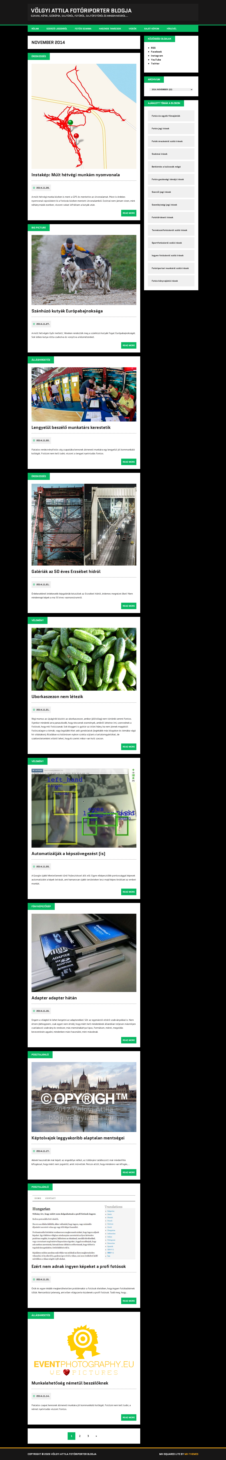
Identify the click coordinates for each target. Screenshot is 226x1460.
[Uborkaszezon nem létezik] (84, 688)
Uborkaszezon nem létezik (57, 696)
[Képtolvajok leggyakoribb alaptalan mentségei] (84, 1130)
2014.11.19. (42, 1010)
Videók (133, 28)
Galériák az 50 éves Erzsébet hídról (66, 571)
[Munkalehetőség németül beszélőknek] (84, 1375)
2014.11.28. (43, 187)
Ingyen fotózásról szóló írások (168, 255)
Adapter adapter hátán (54, 998)
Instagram (157, 55)
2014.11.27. (43, 324)
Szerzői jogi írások (161, 191)
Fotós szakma (83, 28)
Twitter (155, 63)
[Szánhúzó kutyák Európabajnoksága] (84, 302)
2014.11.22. (43, 440)
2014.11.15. (42, 1279)
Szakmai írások (159, 153)
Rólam (35, 28)
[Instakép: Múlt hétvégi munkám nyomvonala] (84, 166)
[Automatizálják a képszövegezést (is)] (84, 845)
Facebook (156, 51)
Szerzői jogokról (56, 28)
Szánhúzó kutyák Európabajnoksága (67, 311)
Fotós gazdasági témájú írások (168, 179)
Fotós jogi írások (160, 128)
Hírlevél (171, 28)
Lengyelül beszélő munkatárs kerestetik (71, 427)
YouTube (156, 59)
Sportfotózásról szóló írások (167, 242)
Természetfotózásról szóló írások (169, 230)
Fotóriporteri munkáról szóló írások (170, 268)
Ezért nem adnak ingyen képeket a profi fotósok (79, 1266)
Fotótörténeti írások (162, 217)
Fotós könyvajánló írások (165, 280)
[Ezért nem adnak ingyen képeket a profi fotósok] (84, 1258)
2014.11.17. (42, 1151)
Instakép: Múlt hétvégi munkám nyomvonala (76, 175)
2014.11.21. (42, 584)
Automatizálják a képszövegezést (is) (68, 853)
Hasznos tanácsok (110, 28)
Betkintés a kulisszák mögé (166, 166)
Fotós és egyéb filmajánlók (166, 115)
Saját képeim (151, 28)
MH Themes (191, 1454)
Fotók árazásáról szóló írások (167, 141)
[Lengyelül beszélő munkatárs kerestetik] (84, 419)
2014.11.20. (43, 866)
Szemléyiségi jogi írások (164, 204)
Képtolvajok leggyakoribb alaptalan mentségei (78, 1138)
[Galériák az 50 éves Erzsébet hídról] (84, 563)
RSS (153, 48)
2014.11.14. (43, 1396)
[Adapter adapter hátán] (84, 989)
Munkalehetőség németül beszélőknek (70, 1383)
